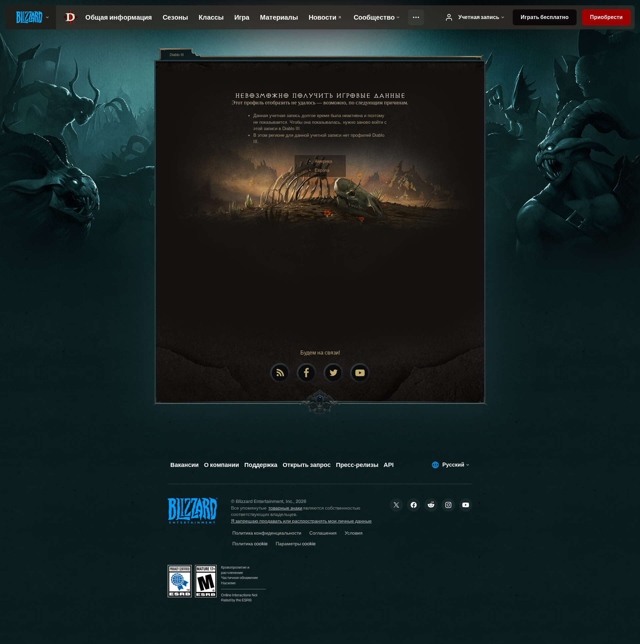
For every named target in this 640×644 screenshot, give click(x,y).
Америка (323, 161)
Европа (322, 170)
